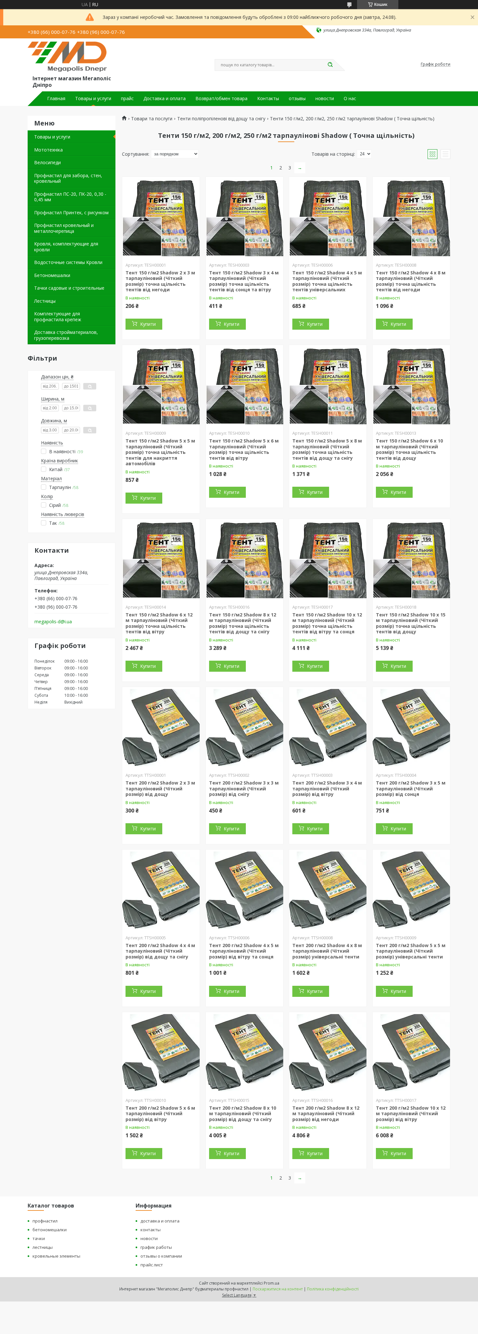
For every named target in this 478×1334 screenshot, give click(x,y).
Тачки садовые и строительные (69, 288)
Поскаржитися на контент (278, 1289)
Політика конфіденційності (333, 1289)
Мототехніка (48, 150)
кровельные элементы (56, 1256)
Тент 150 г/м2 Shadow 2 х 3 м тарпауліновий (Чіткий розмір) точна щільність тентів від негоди (160, 281)
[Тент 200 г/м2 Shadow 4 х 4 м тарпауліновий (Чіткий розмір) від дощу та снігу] (161, 890)
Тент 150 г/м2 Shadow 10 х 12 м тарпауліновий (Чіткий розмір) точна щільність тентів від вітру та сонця (327, 623)
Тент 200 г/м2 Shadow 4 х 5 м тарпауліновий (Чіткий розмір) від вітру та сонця (244, 951)
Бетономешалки (52, 275)
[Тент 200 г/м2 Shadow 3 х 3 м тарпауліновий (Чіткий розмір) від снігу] (244, 727)
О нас (350, 98)
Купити (148, 324)
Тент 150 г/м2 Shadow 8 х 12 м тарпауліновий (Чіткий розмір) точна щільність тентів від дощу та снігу (242, 623)
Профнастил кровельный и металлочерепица (64, 228)
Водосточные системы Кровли (68, 262)
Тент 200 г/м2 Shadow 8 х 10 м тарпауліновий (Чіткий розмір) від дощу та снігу (242, 1113)
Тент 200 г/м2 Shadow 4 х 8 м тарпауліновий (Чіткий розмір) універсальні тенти (327, 951)
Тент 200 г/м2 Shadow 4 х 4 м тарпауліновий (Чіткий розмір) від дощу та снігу (160, 951)
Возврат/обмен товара (221, 98)
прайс (127, 98)
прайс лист (151, 1265)
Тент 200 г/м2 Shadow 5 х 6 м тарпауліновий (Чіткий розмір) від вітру (160, 1113)
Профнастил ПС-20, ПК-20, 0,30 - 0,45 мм (70, 197)
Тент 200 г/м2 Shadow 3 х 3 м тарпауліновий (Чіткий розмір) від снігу (244, 788)
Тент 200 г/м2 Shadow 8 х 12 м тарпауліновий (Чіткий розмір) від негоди (325, 1113)
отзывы (297, 98)
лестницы (43, 1247)
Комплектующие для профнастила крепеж (57, 316)
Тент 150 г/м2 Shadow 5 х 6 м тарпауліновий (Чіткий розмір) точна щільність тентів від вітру (244, 449)
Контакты (268, 98)
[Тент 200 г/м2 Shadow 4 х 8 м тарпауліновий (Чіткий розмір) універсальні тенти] (327, 890)
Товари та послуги (151, 119)
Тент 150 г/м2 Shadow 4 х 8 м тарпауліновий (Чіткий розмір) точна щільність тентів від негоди (410, 281)
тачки (39, 1238)
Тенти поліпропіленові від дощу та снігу (221, 119)
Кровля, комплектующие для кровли (66, 247)
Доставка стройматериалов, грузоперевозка (66, 335)
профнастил (45, 1221)
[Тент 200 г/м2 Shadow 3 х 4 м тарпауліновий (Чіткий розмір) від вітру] (327, 727)
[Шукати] (330, 65)
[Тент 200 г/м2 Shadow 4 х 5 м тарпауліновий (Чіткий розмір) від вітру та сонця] (244, 890)
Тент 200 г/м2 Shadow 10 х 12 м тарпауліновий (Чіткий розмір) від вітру (410, 1113)
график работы (156, 1247)
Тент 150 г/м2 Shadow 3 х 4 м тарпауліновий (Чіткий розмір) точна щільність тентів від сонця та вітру (244, 281)
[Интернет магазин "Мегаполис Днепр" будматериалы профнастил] (70, 58)
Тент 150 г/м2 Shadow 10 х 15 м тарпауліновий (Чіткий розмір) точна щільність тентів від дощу (410, 623)
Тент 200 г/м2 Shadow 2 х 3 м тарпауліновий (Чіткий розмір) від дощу (160, 788)
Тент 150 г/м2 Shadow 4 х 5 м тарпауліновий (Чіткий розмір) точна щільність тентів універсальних (327, 281)
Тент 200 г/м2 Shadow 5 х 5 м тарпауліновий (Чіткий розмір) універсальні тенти (410, 951)
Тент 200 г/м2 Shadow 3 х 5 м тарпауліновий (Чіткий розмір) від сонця (410, 788)
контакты (150, 1230)
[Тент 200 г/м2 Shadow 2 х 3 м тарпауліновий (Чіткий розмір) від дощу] (161, 727)
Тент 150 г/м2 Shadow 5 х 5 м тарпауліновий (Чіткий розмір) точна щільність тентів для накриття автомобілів (160, 452)
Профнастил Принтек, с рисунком (71, 212)
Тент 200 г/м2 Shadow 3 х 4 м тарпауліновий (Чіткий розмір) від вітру (327, 788)
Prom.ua (271, 1283)
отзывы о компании (161, 1256)
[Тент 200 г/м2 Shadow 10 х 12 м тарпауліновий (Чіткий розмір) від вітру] (411, 1052)
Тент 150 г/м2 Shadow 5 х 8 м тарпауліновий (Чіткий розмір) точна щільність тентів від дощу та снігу (327, 449)
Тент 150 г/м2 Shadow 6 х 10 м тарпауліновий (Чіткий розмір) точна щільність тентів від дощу (409, 449)
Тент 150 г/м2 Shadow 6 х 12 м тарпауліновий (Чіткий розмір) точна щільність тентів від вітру (159, 623)
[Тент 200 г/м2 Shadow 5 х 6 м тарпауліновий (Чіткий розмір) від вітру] (161, 1052)
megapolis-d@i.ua (53, 622)
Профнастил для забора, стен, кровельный (68, 178)
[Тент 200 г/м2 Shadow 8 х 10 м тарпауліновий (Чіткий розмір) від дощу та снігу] (244, 1052)
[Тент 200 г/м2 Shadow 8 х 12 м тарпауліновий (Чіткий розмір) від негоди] (327, 1052)
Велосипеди (47, 162)
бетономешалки (50, 1230)
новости (324, 98)
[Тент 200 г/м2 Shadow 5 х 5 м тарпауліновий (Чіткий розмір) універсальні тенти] (411, 890)
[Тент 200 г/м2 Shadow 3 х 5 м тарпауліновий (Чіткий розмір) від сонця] (411, 727)
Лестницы (45, 301)
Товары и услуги (93, 98)
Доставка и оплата (164, 98)
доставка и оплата (159, 1221)
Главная (56, 98)
